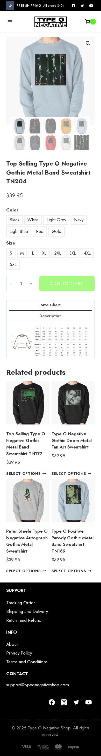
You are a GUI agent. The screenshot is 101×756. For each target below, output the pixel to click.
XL (44, 253)
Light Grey (56, 220)
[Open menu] (10, 22)
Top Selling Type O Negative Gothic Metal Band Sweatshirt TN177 (25, 444)
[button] (88, 43)
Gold (56, 231)
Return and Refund (23, 620)
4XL (87, 253)
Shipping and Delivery (27, 611)
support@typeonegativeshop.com (37, 685)
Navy (78, 220)
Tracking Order (20, 603)
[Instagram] (64, 702)
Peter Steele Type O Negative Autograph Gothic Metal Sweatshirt (27, 541)
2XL (57, 253)
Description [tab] (50, 316)
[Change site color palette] (10, 5)
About (12, 644)
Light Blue (19, 231)
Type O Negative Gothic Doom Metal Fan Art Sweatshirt (72, 440)
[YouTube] (91, 5)
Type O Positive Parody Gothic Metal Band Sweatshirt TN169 (72, 541)
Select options (23, 473)
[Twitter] (82, 5)
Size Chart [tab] (51, 305)
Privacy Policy (19, 653)
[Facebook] (73, 5)
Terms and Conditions (27, 662)
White (33, 220)
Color (12, 210)
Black (14, 220)
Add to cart (67, 283)
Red (40, 231)
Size (10, 243)
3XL (72, 253)
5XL (13, 264)
